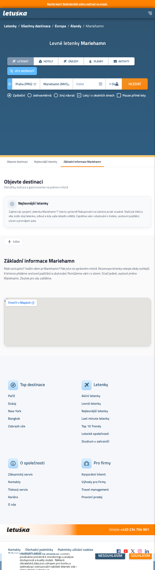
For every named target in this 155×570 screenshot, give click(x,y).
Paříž (11, 395)
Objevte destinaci (17, 161)
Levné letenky (91, 403)
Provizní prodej (92, 497)
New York (14, 411)
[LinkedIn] (147, 551)
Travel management (95, 489)
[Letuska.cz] (15, 13)
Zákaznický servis (20, 474)
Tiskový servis (18, 489)
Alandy (75, 26)
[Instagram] (140, 551)
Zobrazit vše (16, 426)
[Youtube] (126, 551)
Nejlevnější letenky (45, 161)
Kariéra (13, 497)
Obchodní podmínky (39, 549)
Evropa (60, 26)
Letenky (10, 26)
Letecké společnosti (95, 433)
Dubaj (12, 403)
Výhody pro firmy (94, 481)
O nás (12, 504)
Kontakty (14, 481)
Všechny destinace (35, 26)
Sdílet (16, 241)
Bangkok (14, 418)
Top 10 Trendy (91, 426)
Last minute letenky (95, 418)
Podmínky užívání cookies (75, 549)
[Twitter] (133, 551)
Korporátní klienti (94, 474)
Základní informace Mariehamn (82, 161)
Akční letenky (91, 395)
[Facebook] (119, 551)
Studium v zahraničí (95, 441)
